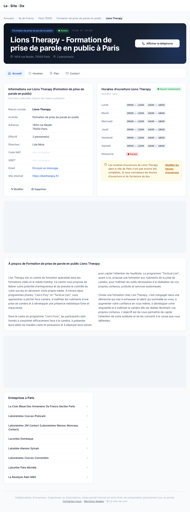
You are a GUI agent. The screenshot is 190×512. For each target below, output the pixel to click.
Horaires (38, 73)
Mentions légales (94, 501)
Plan (56, 73)
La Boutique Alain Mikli (22, 477)
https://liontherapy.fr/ (45, 175)
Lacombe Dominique (20, 438)
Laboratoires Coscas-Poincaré (26, 416)
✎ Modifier (17, 189)
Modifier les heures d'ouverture (172, 168)
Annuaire (9, 18)
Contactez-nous (72, 501)
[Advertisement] (95, 227)
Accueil (17, 73)
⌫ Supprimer (38, 189)
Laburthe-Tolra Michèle (22, 467)
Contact (75, 73)
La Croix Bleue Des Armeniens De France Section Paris (41, 406)
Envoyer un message (45, 168)
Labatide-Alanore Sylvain (23, 448)
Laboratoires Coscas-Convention (28, 457)
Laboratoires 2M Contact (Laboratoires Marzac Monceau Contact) (43, 427)
